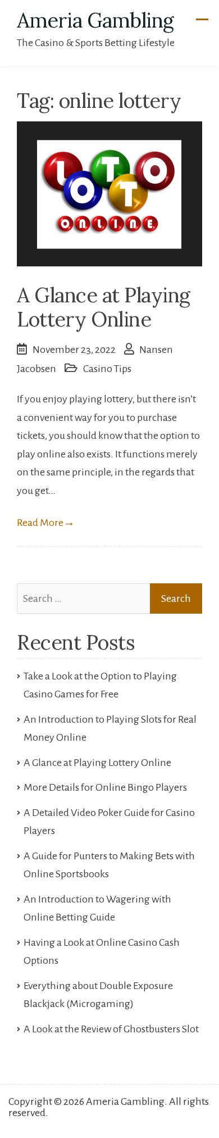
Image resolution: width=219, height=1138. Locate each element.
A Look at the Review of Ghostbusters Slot (111, 1029)
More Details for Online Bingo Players (105, 787)
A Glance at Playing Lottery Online (103, 307)
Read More (46, 522)
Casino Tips (107, 368)
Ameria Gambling (95, 20)
